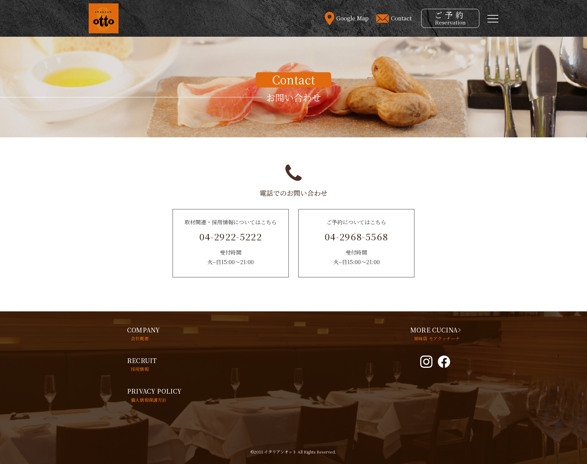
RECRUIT (142, 364)
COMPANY (143, 333)
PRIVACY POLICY (154, 394)
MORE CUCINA (435, 333)
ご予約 (450, 17)
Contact (401, 18)
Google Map (352, 18)
